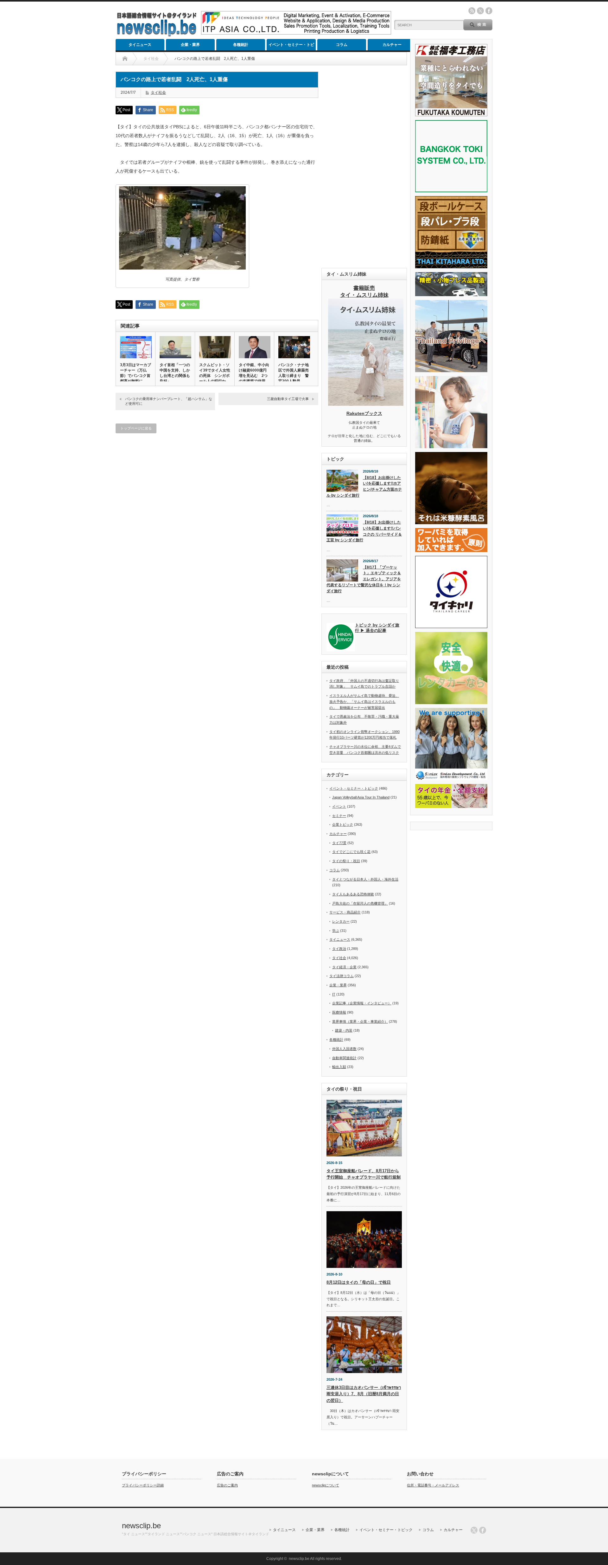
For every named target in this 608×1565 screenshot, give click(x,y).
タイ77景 (339, 843)
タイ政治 (339, 949)
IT (333, 994)
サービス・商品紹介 (345, 912)
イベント (339, 806)
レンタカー (341, 921)
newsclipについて (325, 1485)
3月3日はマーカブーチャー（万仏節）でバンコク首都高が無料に (135, 373)
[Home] (125, 58)
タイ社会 (158, 92)
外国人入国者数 (344, 1049)
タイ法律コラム (341, 976)
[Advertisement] (364, 167)
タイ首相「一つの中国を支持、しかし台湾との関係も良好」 (175, 373)
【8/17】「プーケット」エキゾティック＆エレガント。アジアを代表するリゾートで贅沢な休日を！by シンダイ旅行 (363, 579)
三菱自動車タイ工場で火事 (288, 399)
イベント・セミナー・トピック (291, 46)
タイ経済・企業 (344, 967)
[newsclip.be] (157, 35)
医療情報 (339, 1012)
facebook (488, 10)
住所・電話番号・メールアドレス (433, 1485)
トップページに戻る (136, 428)
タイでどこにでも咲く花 (351, 852)
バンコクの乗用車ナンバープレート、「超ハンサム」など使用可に (168, 401)
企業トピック (342, 824)
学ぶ (335, 930)
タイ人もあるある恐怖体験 (353, 894)
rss (471, 10)
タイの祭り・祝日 (346, 861)
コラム (341, 44)
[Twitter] (474, 1530)
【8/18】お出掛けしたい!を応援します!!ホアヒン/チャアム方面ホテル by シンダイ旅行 (364, 486)
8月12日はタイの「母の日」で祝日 (358, 1282)
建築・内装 (343, 1030)
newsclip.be (141, 1525)
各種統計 (240, 44)
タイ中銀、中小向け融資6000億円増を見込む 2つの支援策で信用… (254, 373)
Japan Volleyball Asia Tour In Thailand (361, 797)
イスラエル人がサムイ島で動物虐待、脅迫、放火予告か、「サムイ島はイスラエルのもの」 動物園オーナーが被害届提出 (364, 701)
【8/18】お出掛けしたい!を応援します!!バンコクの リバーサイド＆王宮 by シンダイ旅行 (364, 531)
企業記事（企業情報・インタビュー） (361, 1003)
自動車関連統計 (344, 1058)
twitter (480, 10)
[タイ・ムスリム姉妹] (365, 404)
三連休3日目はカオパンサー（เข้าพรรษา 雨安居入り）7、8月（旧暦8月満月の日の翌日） (363, 1394)
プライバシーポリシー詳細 (143, 1485)
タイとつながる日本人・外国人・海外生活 (365, 879)
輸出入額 (339, 1067)
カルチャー (392, 44)
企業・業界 (190, 44)
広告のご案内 (227, 1485)
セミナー (339, 815)
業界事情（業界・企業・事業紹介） (360, 1021)
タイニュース (140, 44)
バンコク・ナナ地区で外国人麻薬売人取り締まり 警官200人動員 (293, 373)
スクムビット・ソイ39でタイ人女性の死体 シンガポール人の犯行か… (214, 373)
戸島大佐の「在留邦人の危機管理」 (360, 903)
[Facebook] (482, 1530)
